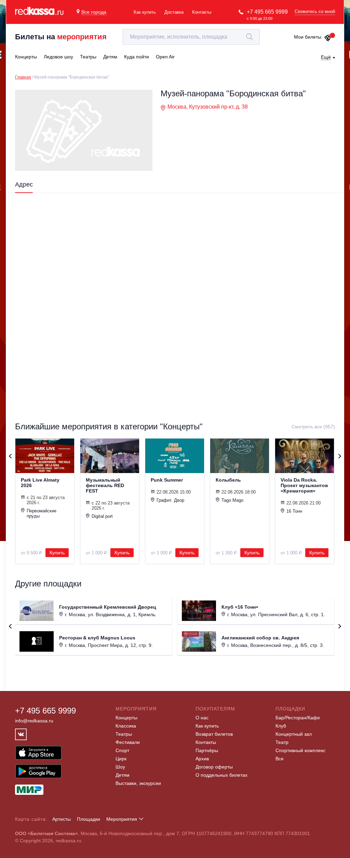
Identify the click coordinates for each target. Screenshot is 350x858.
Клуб (280, 726)
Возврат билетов (214, 734)
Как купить (145, 12)
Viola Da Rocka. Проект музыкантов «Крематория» (304, 485)
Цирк (121, 758)
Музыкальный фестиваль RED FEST (105, 485)
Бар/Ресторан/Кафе (297, 717)
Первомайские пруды (41, 513)
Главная (23, 77)
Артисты (61, 819)
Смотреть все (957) (313, 426)
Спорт (122, 750)
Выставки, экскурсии (138, 783)
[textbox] (191, 37)
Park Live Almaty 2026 (40, 482)
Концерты (126, 717)
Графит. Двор (170, 500)
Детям (123, 775)
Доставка (174, 12)
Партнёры (207, 750)
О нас (202, 717)
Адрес (24, 184)
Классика (126, 726)
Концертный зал (293, 734)
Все (279, 758)
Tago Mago (232, 500)
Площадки (88, 819)
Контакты (201, 12)
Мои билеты (307, 37)
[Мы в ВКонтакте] (21, 734)
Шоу (120, 767)
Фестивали (128, 742)
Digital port (102, 516)
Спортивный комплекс (300, 750)
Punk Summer (167, 480)
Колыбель (228, 480)
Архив (202, 758)
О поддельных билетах (221, 775)
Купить (57, 552)
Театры (124, 734)
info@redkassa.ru (34, 720)
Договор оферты (214, 767)
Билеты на (61, 36)
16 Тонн (294, 511)
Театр (281, 742)
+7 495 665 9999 (267, 12)
